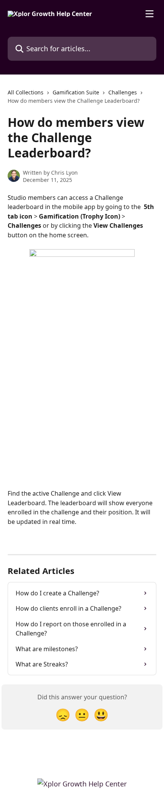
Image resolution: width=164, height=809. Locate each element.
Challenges (122, 92)
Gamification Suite (76, 92)
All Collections (25, 92)
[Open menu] (149, 13)
